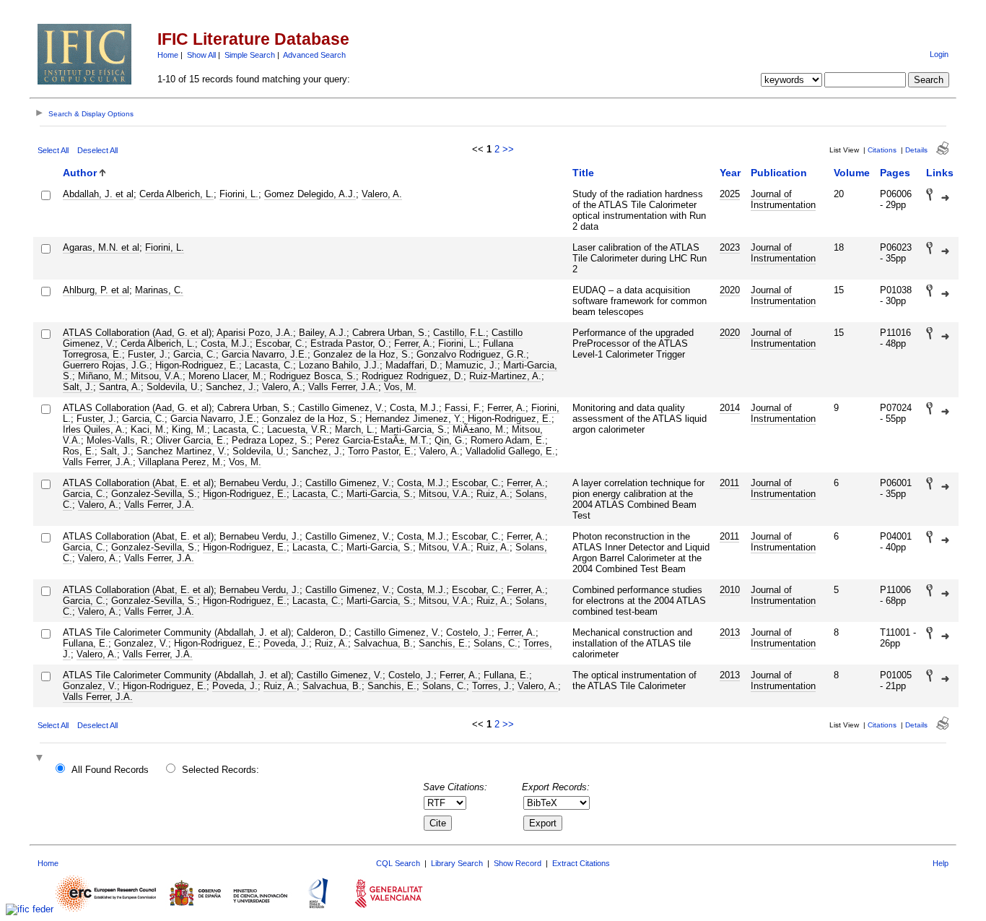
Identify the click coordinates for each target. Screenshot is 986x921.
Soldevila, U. (173, 386)
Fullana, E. (85, 643)
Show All (201, 55)
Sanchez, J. (231, 386)
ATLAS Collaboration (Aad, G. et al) (137, 332)
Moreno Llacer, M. (225, 376)
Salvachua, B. (383, 643)
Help (940, 863)
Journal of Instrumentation (783, 199)
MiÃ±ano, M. (479, 429)
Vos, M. (400, 386)
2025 (730, 194)
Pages (895, 172)
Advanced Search (314, 55)
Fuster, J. (147, 354)
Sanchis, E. (443, 643)
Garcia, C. (194, 354)
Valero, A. (382, 194)
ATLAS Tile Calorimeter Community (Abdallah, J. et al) (177, 632)
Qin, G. (450, 440)
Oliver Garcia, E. (191, 440)
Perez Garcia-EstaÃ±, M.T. (372, 440)
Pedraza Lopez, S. (271, 440)
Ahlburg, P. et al (96, 290)
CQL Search (398, 863)
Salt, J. (78, 386)
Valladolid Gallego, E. (510, 451)
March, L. (355, 429)
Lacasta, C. (269, 365)
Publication (779, 172)
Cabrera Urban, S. (389, 332)
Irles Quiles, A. (94, 429)
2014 (730, 407)
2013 (730, 632)
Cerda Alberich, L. (176, 194)
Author (80, 172)
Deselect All (97, 150)
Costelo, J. (469, 632)
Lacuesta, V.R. (298, 429)
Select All (53, 150)
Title (583, 172)
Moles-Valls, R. (118, 440)
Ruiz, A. (493, 493)
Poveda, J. (286, 643)
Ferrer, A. (413, 343)
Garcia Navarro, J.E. (264, 354)
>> (508, 149)
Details (916, 150)
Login (939, 54)
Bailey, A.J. (322, 332)
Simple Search (249, 55)
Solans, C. (496, 643)
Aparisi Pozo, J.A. (255, 332)
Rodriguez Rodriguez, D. (412, 376)
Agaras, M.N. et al (101, 247)
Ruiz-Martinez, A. (505, 376)
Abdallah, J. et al (98, 194)
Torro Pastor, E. (381, 451)
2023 (730, 247)
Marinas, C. (159, 290)
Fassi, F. (463, 407)
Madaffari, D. (412, 365)
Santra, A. (120, 386)
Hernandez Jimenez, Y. (413, 418)
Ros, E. (79, 451)
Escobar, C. (280, 343)
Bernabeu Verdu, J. (259, 482)
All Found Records (110, 769)
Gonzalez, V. (141, 643)
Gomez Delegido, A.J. (310, 194)
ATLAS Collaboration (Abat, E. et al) (138, 482)
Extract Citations (581, 863)
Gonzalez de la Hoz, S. (362, 354)
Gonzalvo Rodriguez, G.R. (471, 354)
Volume (852, 172)
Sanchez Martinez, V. (181, 451)
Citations (882, 150)
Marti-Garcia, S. (413, 429)
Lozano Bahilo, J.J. (339, 365)
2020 (730, 290)
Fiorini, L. (238, 194)
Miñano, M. (101, 376)
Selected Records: (220, 769)
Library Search (457, 863)
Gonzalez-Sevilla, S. (154, 493)
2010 (730, 589)
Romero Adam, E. (508, 440)
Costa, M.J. (225, 343)
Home (167, 55)
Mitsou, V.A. (157, 376)
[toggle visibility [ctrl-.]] (41, 759)
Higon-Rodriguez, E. (197, 365)
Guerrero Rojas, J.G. (106, 365)
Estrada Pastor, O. (349, 343)
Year (730, 172)
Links (940, 172)
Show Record (517, 863)
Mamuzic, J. (471, 365)
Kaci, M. (148, 429)
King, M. (189, 429)
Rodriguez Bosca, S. (312, 376)
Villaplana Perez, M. (181, 462)
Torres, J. (492, 685)
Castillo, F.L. (459, 332)
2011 (729, 482)
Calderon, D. (323, 632)
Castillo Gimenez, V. (341, 407)
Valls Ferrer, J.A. (343, 386)
